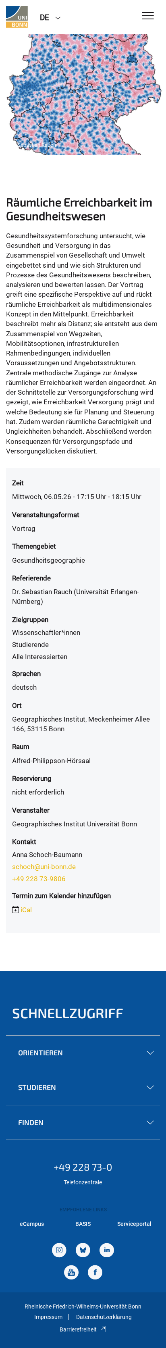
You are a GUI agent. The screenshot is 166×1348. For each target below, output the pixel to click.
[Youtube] (71, 1273)
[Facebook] (95, 1273)
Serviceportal (134, 1224)
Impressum (48, 1317)
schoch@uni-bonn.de (44, 867)
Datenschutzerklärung (104, 1317)
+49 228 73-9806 (39, 879)
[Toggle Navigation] (148, 16)
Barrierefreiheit (78, 1329)
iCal (26, 910)
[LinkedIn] (107, 1251)
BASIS (83, 1224)
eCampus (32, 1224)
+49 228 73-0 (83, 1167)
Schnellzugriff (67, 1013)
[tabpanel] (83, 94)
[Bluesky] (83, 1251)
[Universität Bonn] (17, 17)
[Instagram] (59, 1251)
